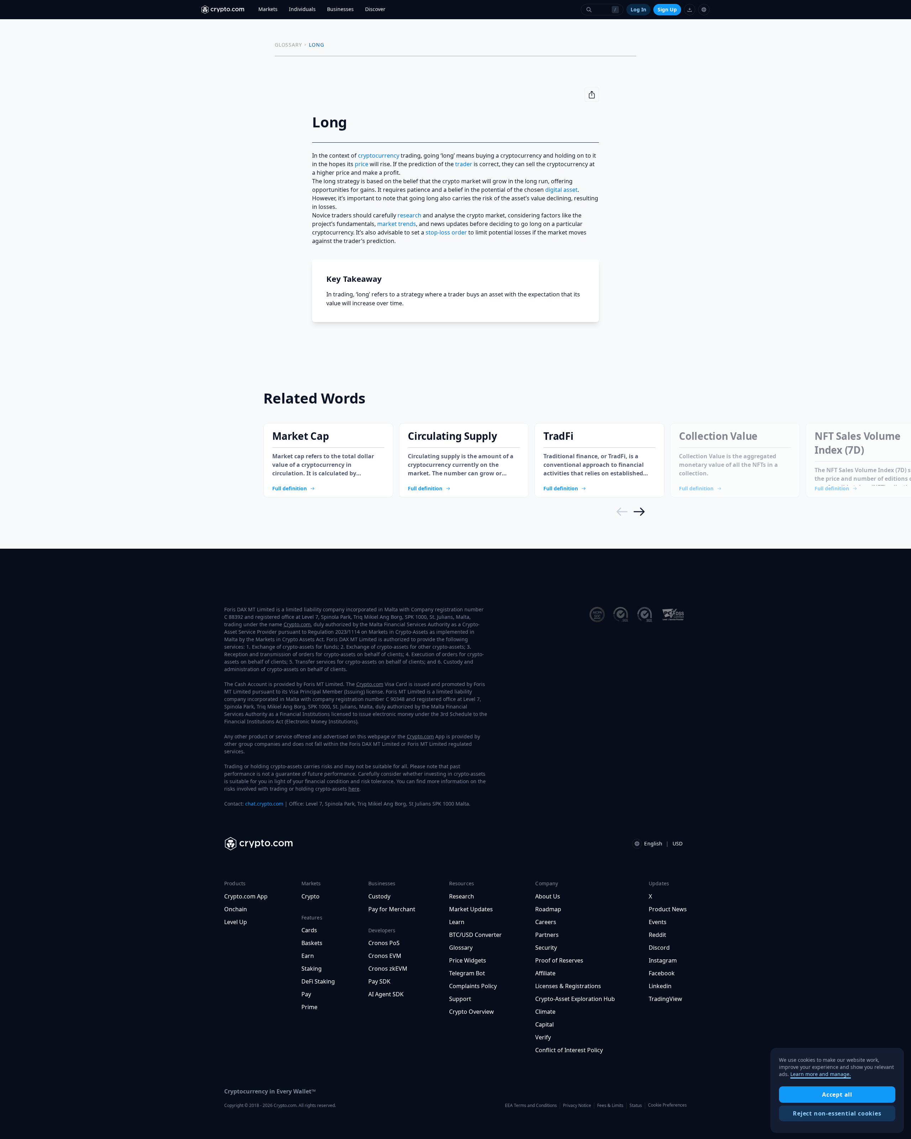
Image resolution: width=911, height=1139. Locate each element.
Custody (379, 896)
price (361, 164)
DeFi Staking (318, 981)
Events (658, 922)
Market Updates (471, 909)
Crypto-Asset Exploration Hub (575, 998)
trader (463, 164)
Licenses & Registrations (568, 986)
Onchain (235, 909)
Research (461, 896)
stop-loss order (446, 232)
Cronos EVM (384, 955)
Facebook (662, 973)
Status (636, 1105)
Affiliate (545, 973)
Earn (307, 955)
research (409, 215)
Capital (544, 1024)
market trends (396, 224)
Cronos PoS (384, 942)
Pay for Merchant (391, 909)
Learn (456, 922)
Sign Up (667, 9)
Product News (668, 909)
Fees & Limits (610, 1105)
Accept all (837, 1094)
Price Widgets (467, 960)
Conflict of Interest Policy (569, 1050)
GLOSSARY (288, 44)
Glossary (461, 947)
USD (678, 843)
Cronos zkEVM (387, 968)
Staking (311, 968)
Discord (659, 947)
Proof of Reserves (559, 960)
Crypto (310, 896)
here (353, 788)
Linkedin (660, 986)
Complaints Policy (473, 986)
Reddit (657, 934)
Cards (309, 930)
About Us (547, 896)
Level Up (235, 922)
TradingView (665, 998)
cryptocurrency (378, 155)
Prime (309, 1007)
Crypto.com (297, 624)
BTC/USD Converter (475, 934)
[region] (837, 1090)
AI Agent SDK (386, 994)
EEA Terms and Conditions (531, 1105)
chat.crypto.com (264, 803)
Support (460, 998)
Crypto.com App (246, 896)
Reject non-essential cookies (837, 1113)
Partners (547, 934)
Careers (545, 922)
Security (546, 947)
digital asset (561, 190)
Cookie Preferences (667, 1105)
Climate (545, 1011)
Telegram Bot (467, 973)
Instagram (663, 960)
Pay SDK (379, 981)
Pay (306, 994)
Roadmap (548, 909)
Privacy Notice (577, 1105)
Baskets (311, 942)
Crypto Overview (471, 1011)
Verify (543, 1037)
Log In (638, 9)
